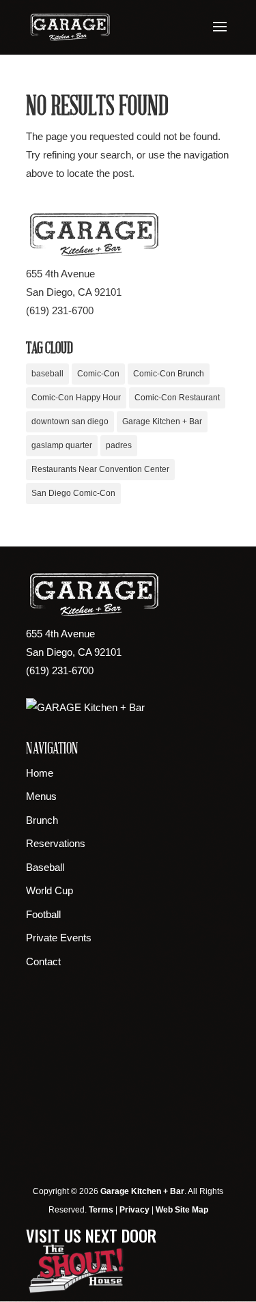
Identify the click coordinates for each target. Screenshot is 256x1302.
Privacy (134, 1210)
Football (43, 914)
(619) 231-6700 (60, 310)
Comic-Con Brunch (168, 373)
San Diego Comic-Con (73, 493)
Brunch (42, 820)
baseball (47, 373)
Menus (41, 796)
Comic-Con (98, 373)
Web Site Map (182, 1210)
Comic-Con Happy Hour (76, 397)
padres (119, 445)
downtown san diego (70, 421)
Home (39, 773)
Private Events (58, 937)
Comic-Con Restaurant (177, 397)
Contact (43, 961)
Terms (101, 1210)
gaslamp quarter (61, 445)
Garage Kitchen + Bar (162, 421)
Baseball (45, 867)
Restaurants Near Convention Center (100, 469)
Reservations (55, 843)
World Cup (49, 890)
